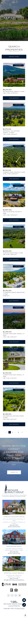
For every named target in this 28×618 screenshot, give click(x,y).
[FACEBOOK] (8, 595)
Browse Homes (14, 56)
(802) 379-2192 (14, 578)
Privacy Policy (20, 608)
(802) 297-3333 (14, 525)
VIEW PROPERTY (14, 98)
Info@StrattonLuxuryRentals (14, 580)
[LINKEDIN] (16, 595)
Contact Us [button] (14, 472)
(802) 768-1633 (14, 551)
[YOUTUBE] (19, 595)
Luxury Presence (14, 606)
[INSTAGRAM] (12, 595)
